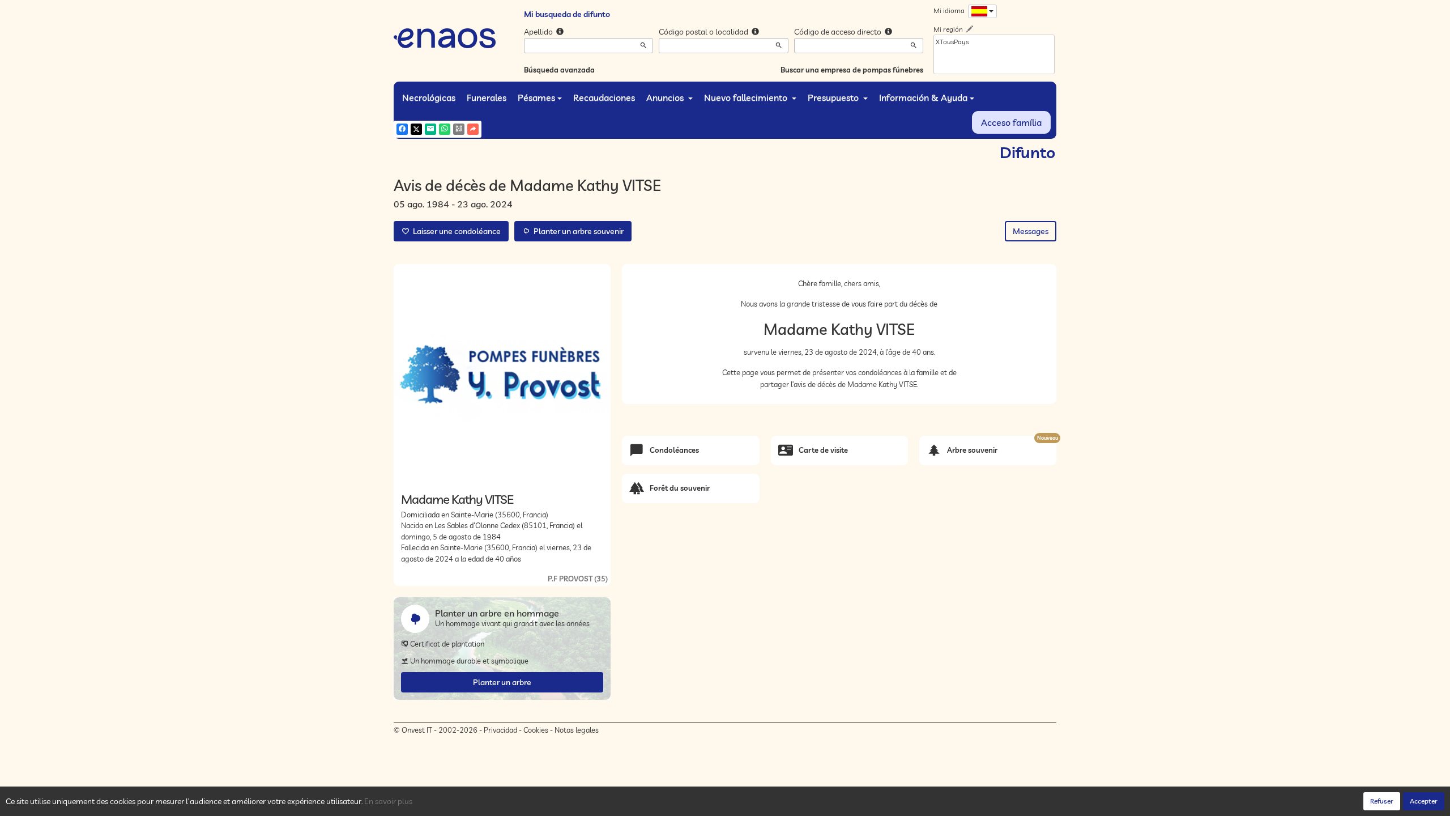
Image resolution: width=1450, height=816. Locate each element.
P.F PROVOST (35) (578, 578)
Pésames (536, 97)
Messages (1030, 231)
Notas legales (577, 729)
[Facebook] (402, 129)
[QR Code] (458, 129)
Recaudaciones (604, 97)
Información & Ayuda (923, 97)
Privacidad (500, 729)
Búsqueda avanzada (559, 69)
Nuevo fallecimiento (747, 97)
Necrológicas (428, 97)
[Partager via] (473, 129)
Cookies (535, 729)
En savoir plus (388, 801)
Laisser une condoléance (455, 231)
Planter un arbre (502, 682)
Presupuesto (834, 97)
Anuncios (666, 97)
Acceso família (1011, 122)
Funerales (486, 97)
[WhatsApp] (444, 129)
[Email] (430, 129)
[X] (416, 129)
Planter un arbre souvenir (577, 231)
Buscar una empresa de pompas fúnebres (852, 69)
